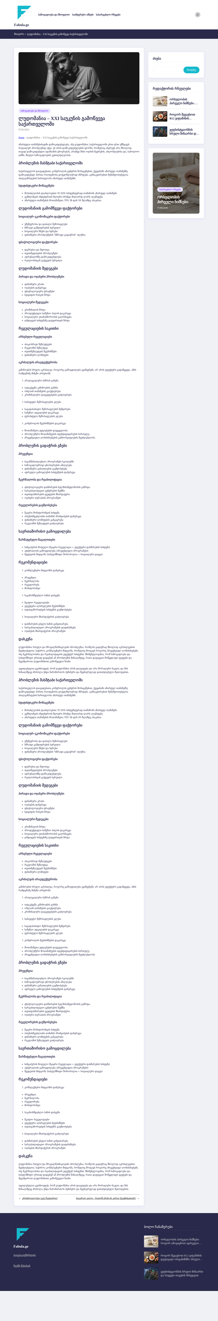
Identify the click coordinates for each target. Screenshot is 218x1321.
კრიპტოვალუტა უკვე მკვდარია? (40, 1198)
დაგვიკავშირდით (24, 1255)
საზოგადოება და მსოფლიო (34, 111)
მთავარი (20, 33)
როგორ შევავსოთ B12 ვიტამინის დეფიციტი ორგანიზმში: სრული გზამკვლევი (181, 1259)
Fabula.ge (21, 25)
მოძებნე (191, 69)
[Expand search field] (197, 14)
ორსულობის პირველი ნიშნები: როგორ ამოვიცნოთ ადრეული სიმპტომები (180, 1243)
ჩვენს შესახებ (21, 1265)
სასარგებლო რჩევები (170, 189)
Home (21, 137)
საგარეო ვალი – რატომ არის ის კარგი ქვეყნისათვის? (106, 1198)
